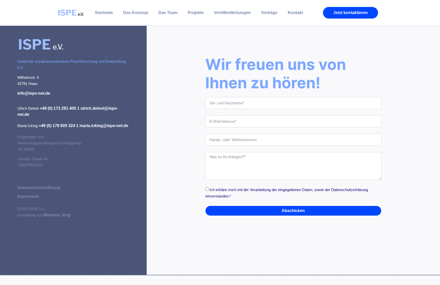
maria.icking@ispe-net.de (103, 125)
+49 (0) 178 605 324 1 (58, 125)
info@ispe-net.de (33, 93)
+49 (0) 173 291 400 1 (59, 108)
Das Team (167, 12)
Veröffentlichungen (232, 12)
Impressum (28, 196)
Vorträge (269, 12)
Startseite (104, 12)
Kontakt (295, 12)
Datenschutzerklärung (38, 187)
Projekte (196, 12)
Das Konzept (135, 12)
